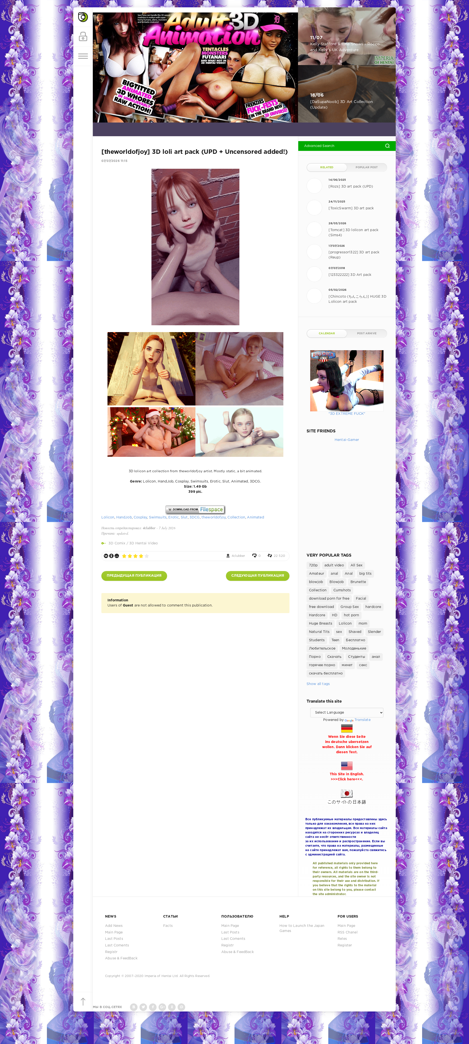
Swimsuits (158, 517)
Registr (111, 952)
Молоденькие (354, 648)
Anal (349, 573)
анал (376, 656)
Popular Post (367, 167)
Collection (236, 517)
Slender (374, 631)
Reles (342, 938)
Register (345, 945)
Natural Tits (319, 631)
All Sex (356, 565)
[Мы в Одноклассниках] (172, 1007)
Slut (184, 517)
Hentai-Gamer (347, 439)
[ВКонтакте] (106, 556)
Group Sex (350, 607)
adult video (334, 565)
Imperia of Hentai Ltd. (162, 976)
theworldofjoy (214, 517)
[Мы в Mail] (181, 1007)
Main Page (114, 932)
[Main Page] (83, 17)
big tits (365, 573)
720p (313, 565)
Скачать (334, 656)
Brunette (358, 582)
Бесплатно (355, 640)
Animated (255, 517)
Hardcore (317, 615)
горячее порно (322, 665)
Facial (361, 598)
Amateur (316, 573)
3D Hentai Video (143, 543)
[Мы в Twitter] (143, 1007)
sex (339, 631)
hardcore (373, 607)
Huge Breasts (320, 623)
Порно (315, 656)
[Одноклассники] (111, 556)
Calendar (327, 333)
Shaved (355, 631)
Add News (114, 925)
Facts (168, 925)
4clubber (238, 556)
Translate (362, 719)
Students (317, 640)
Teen (335, 640)
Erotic (173, 517)
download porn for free (329, 598)
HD (334, 615)
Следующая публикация (257, 575)
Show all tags (318, 684)
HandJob (124, 517)
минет (347, 665)
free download (321, 607)
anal (334, 573)
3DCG (195, 517)
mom (363, 623)
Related (326, 167)
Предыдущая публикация (134, 575)
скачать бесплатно (326, 673)
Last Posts (114, 938)
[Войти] (83, 36)
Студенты (356, 656)
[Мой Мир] (117, 556)
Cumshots (342, 590)
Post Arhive (366, 333)
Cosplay (140, 517)
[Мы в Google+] (162, 1007)
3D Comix (116, 543)
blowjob (316, 582)
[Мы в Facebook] (153, 1007)
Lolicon (107, 517)
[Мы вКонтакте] (134, 1007)
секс (363, 665)
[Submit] (387, 146)
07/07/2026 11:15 (114, 161)
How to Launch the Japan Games (301, 928)
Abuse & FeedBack (121, 958)
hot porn (351, 615)
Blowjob (337, 582)
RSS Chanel (348, 932)
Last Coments (117, 945)
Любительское (322, 648)
